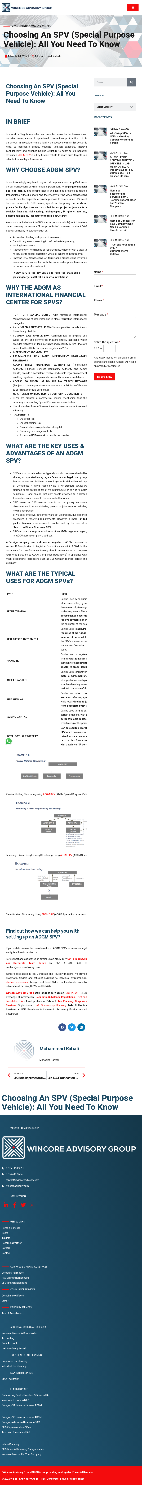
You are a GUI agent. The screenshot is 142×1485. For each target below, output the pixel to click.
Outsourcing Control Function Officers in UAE (26, 1395)
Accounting (8, 1338)
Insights (6, 1238)
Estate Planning (10, 1444)
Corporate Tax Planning (14, 1361)
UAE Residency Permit (14, 1348)
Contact (6, 1253)
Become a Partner (12, 1243)
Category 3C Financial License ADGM (22, 1417)
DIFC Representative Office (16, 1427)
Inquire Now (104, 376)
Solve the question (107, 342)
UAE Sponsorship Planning (50, 1005)
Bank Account (9, 1343)
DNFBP (5, 1300)
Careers (6, 1248)
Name (98, 272)
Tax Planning (65, 1001)
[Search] (131, 82)
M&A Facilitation (10, 1379)
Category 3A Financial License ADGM (22, 1405)
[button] (62, 1027)
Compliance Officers (13, 1295)
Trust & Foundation (12, 1313)
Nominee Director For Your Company (22, 1454)
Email (98, 286)
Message (101, 314)
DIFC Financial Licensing (14, 1282)
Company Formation (13, 1272)
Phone (99, 300)
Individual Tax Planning (14, 1366)
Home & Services (11, 1227)
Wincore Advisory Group (20, 993)
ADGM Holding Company (25, 26)
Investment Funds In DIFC (15, 1400)
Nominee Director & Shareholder (19, 1333)
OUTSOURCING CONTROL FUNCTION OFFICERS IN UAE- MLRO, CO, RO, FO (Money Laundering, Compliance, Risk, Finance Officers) (122, 166)
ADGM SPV (45, 26)
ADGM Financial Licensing (15, 1277)
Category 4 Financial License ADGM (21, 1422)
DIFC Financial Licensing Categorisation (23, 1449)
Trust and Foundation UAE (16, 1432)
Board (5, 1232)
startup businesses (17, 982)
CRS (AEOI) (72, 993)
